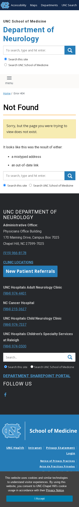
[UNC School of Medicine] (39, 430)
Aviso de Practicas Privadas (57, 466)
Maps (33, 5)
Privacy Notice (55, 490)
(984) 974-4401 (14, 293)
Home (7, 93)
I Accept (40, 498)
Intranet (35, 448)
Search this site (18, 59)
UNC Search (69, 5)
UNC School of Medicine (24, 21)
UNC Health (15, 448)
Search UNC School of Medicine (28, 65)
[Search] (69, 50)
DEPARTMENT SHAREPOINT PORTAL (36, 376)
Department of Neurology (28, 34)
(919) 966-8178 (14, 253)
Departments (49, 5)
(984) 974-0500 (14, 346)
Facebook (5, 395)
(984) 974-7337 (14, 325)
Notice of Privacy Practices (57, 460)
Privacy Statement (60, 448)
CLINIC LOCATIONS (18, 262)
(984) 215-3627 (14, 309)
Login (70, 453)
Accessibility (18, 5)
